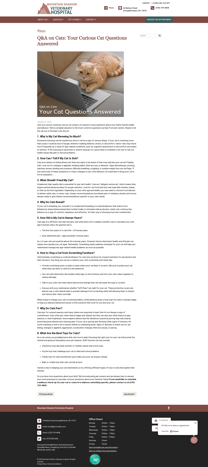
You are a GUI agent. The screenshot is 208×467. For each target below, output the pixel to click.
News (42, 30)
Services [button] (57, 20)
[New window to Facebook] (169, 409)
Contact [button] (90, 20)
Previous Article (46, 394)
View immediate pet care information (103, 447)
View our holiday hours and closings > (103, 451)
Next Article (128, 394)
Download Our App (161, 3)
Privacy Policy (41, 464)
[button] (194, 440)
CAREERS (146, 3)
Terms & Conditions (54, 464)
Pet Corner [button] (74, 20)
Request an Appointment (159, 20)
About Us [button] (42, 20)
